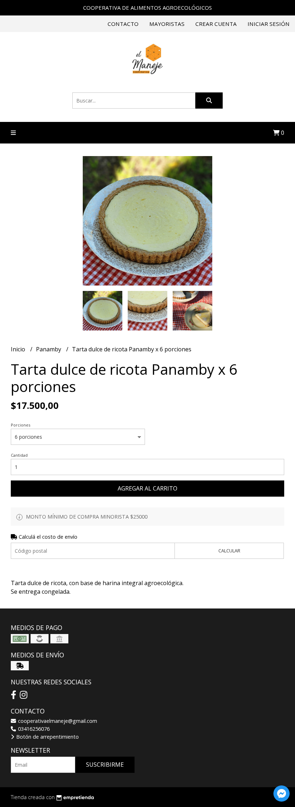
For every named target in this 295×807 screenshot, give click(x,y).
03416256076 (33, 728)
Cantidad (19, 455)
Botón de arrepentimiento (47, 736)
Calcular (229, 550)
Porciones (20, 425)
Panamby (49, 349)
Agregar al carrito (147, 488)
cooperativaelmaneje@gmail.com (57, 720)
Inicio (19, 349)
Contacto (123, 23)
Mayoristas (167, 23)
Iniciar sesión (269, 23)
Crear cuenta (216, 23)
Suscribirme (105, 765)
